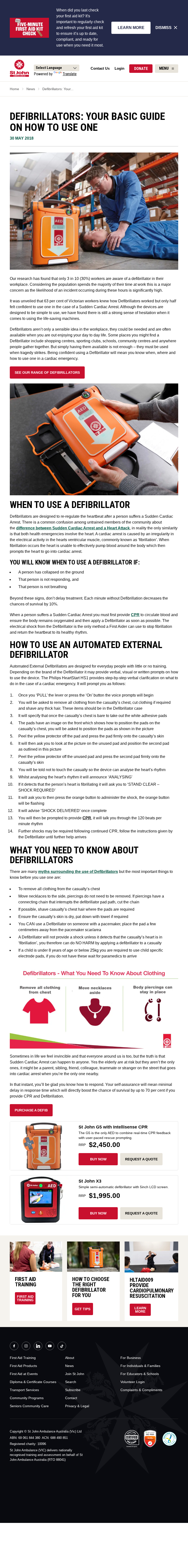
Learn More (131, 28)
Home (14, 89)
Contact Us (100, 68)
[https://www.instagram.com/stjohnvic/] (26, 1346)
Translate (70, 74)
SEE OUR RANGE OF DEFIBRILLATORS (47, 372)
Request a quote (141, 1159)
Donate (141, 68)
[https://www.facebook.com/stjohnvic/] (14, 1346)
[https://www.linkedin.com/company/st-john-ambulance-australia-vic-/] (38, 1346)
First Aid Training (25, 1298)
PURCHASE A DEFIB (31, 1110)
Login (119, 68)
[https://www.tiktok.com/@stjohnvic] (62, 1346)
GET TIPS (82, 1309)
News (30, 89)
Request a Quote (141, 1213)
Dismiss (163, 28)
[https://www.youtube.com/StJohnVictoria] (50, 1346)
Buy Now (98, 1159)
